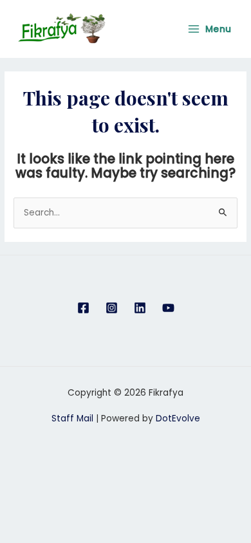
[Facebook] (83, 308)
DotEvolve (178, 418)
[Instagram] (112, 308)
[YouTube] (168, 308)
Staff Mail (72, 418)
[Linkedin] (140, 308)
